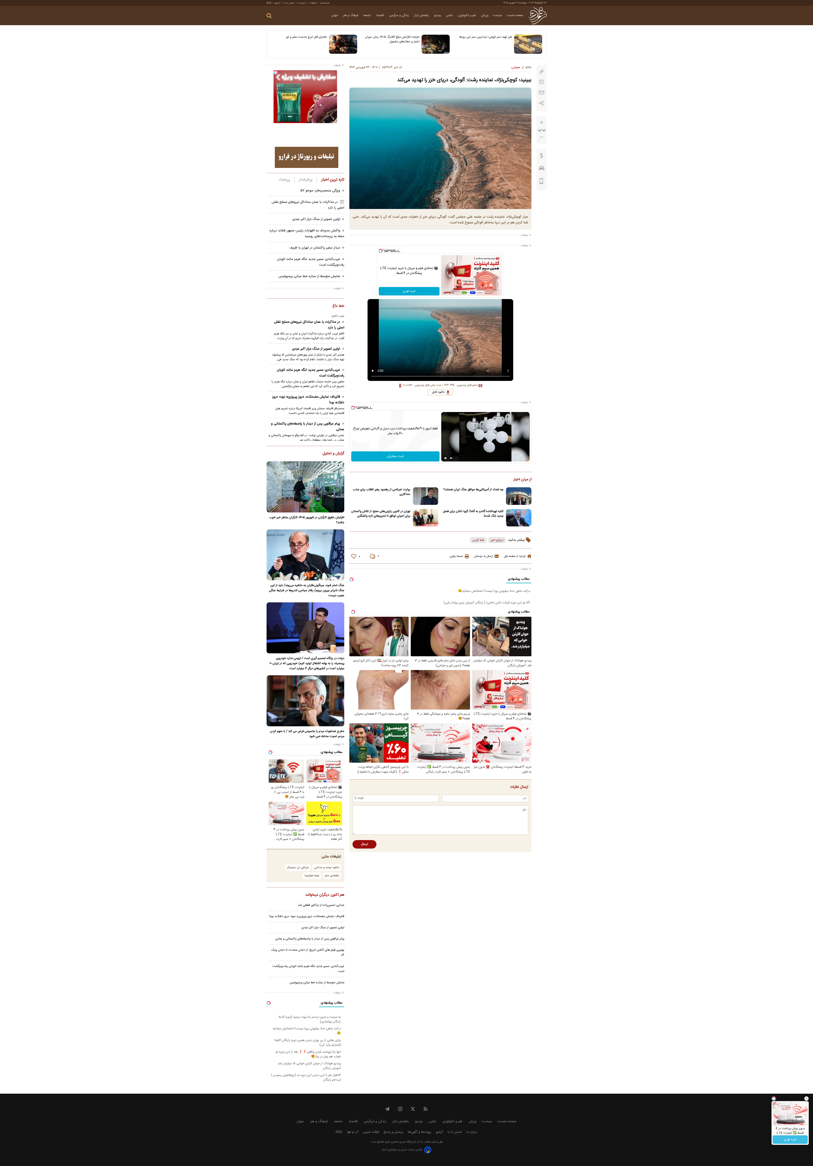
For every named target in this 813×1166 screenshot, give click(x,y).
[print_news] (541, 82)
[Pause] (445, 458)
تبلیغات (313, 3)
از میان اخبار (522, 479)
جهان (335, 15)
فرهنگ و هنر (351, 15)
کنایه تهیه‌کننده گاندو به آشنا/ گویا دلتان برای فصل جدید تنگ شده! (473, 513)
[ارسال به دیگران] (541, 92)
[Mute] (451, 458)
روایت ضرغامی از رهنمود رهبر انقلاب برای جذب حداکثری (381, 492)
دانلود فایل (438, 392)
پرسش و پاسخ (393, 1132)
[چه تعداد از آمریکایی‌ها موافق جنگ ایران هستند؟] (518, 496)
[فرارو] (537, 15)
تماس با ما (289, 3)
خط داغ (338, 306)
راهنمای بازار (422, 15)
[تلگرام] (387, 1108)
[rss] (425, 1108)
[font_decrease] (542, 137)
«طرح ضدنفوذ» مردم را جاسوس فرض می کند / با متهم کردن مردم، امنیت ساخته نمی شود (307, 734)
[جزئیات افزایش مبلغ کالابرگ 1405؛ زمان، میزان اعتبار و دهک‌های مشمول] (436, 44)
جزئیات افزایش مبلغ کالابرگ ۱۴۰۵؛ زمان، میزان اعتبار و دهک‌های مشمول (392, 39)
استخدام (324, 3)
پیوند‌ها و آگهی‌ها (419, 1132)
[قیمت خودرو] (541, 169)
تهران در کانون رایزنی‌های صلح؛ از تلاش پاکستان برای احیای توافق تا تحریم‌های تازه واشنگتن (380, 513)
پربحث (284, 180)
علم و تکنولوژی (467, 15)
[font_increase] (542, 122)
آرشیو (277, 3)
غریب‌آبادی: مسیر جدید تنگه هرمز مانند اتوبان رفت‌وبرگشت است (310, 373)
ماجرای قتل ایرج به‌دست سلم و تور (306, 37)
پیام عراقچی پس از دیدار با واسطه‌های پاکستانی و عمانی (307, 426)
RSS (269, 3)
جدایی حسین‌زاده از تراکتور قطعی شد (321, 905)
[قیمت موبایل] (541, 182)
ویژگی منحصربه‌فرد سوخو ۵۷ (320, 191)
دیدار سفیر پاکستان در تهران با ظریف (314, 248)
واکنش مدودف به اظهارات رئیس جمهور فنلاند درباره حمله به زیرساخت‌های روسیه (307, 233)
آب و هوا (352, 1132)
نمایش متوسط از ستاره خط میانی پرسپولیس (309, 276)
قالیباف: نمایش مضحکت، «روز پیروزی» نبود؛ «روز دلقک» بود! (308, 399)
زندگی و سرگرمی (399, 15)
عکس (450, 15)
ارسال (364, 844)
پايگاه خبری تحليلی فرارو (398, 1142)
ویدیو (438, 15)
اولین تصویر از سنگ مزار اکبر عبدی (316, 219)
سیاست (497, 15)
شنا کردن (478, 540)
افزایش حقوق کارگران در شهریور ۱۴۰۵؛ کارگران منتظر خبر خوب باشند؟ (306, 520)
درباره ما (302, 3)
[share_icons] (541, 103)
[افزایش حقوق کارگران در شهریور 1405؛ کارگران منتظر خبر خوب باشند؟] (305, 486)
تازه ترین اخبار (332, 180)
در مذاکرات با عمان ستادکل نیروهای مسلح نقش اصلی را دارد (309, 325)
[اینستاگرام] (400, 1108)
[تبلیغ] (306, 157)
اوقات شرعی (371, 1132)
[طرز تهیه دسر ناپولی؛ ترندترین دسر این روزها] (528, 44)
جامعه (367, 15)
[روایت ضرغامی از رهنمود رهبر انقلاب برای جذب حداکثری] (425, 496)
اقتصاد (380, 15)
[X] (412, 1108)
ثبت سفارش (395, 456)
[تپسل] (380, 251)
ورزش (484, 15)
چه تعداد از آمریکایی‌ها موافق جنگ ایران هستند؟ (473, 489)
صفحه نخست (514, 15)
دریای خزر (497, 540)
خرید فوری (409, 291)
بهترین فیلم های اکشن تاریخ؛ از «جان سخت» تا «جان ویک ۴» (307, 953)
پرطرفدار (305, 180)
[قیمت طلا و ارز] (541, 157)
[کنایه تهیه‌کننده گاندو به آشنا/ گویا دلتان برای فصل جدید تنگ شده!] (518, 518)
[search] (269, 15)
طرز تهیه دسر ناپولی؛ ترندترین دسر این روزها (485, 37)
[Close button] (806, 1098)
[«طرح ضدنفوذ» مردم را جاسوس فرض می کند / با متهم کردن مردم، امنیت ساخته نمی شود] (305, 700)
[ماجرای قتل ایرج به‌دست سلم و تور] (343, 44)
